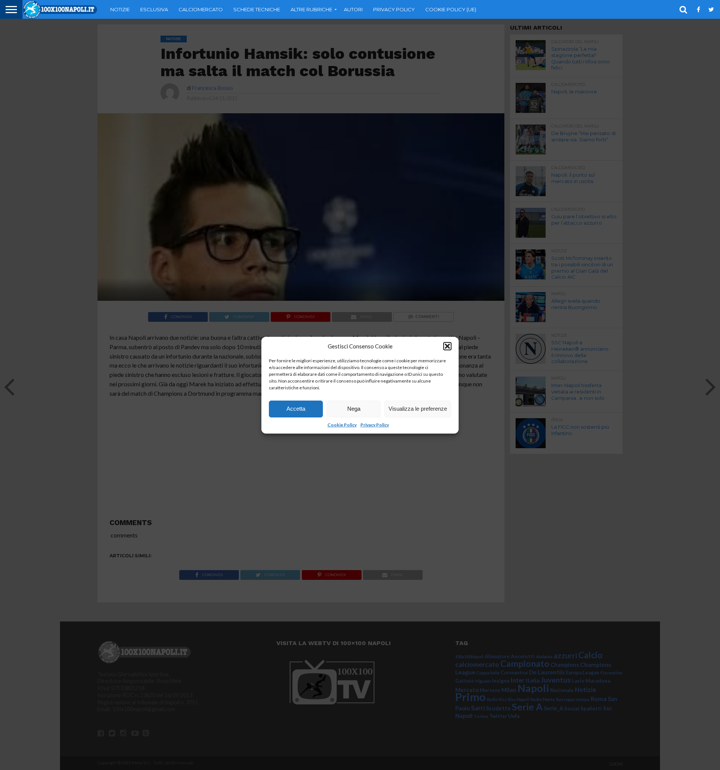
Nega (353, 408)
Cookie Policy (342, 425)
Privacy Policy (374, 425)
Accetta (295, 408)
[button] (447, 346)
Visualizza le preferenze (417, 408)
